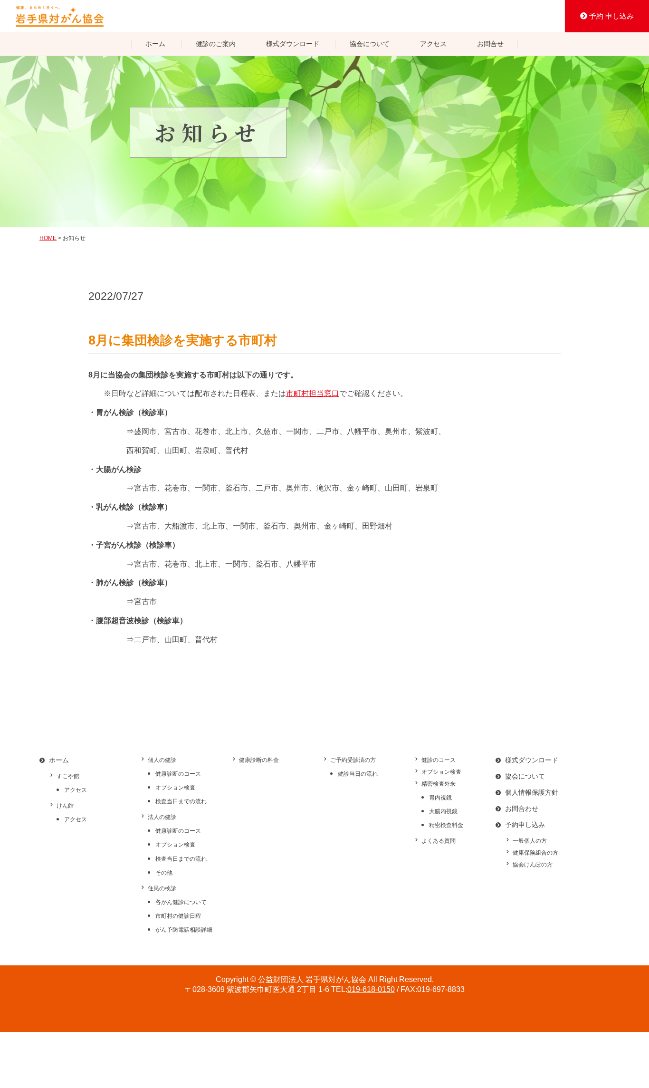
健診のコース (438, 760)
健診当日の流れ (358, 773)
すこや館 (68, 776)
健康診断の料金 (259, 760)
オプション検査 (175, 787)
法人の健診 (162, 817)
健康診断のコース (178, 773)
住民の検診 (162, 888)
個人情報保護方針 (531, 792)
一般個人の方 (530, 841)
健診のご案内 (216, 44)
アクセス (433, 44)
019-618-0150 (371, 989)
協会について (370, 44)
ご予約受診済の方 (353, 760)
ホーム (155, 44)
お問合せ (490, 44)
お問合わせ (521, 808)
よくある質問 (438, 841)
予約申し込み (525, 824)
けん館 (65, 805)
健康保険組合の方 (535, 852)
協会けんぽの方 (533, 864)
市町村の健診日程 (178, 916)
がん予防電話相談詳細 (183, 929)
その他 (163, 872)
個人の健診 (162, 760)
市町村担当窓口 (312, 393)
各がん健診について (181, 902)
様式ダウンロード (292, 44)
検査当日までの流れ (181, 801)
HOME (48, 238)
